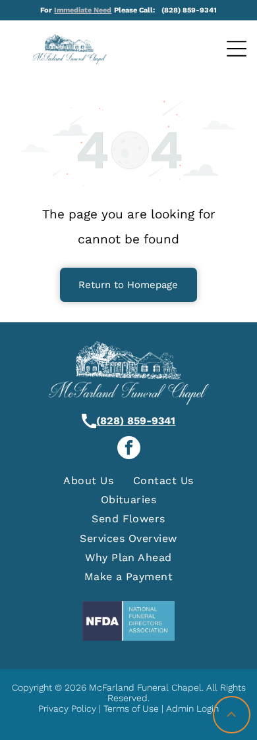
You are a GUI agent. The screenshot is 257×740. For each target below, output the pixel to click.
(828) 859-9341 (135, 420)
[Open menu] (236, 49)
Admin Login (192, 708)
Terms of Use (131, 708)
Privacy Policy (67, 708)
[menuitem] (88, 479)
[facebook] (128, 449)
